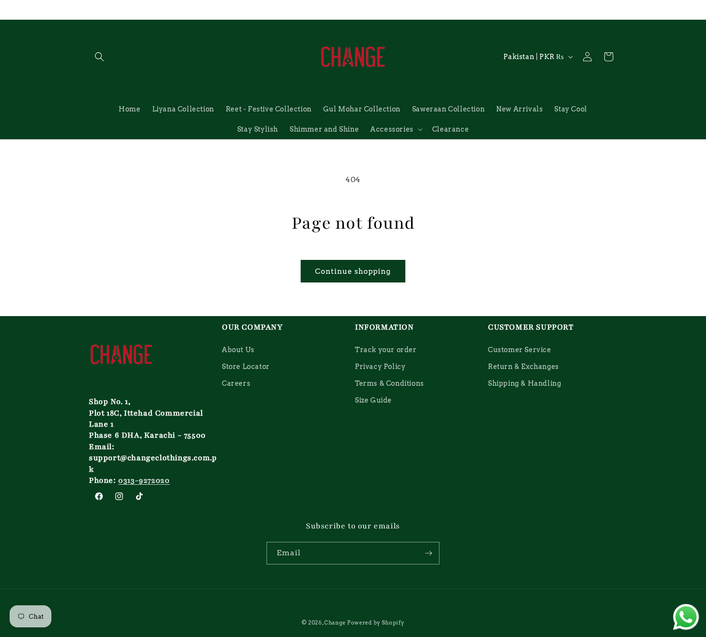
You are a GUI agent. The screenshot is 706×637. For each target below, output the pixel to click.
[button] (99, 56)
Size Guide (373, 400)
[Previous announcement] (92, 9)
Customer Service (519, 350)
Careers (236, 383)
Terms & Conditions (389, 383)
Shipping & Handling (524, 383)
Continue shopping (353, 271)
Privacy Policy (380, 366)
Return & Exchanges (523, 366)
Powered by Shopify (375, 622)
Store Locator (246, 366)
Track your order (386, 350)
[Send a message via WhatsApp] (686, 617)
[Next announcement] (613, 9)
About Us (238, 350)
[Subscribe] (428, 553)
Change (334, 622)
